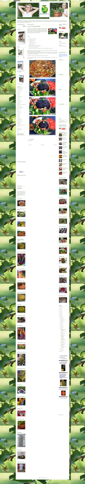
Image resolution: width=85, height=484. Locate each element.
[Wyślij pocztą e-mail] (29, 139)
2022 (60, 306)
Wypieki (18, 123)
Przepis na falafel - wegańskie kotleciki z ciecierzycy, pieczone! (65, 168)
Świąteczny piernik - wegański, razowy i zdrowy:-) (65, 173)
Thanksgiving (19, 119)
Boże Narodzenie (19, 88)
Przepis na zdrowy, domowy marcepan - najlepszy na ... (62, 336)
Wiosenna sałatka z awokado (62, 333)
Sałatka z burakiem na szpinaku (62, 342)
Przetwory (18, 111)
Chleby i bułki (19, 89)
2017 (60, 312)
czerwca (62, 324)
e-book (18, 93)
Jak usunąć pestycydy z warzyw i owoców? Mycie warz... (63, 330)
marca (61, 328)
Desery (18, 92)
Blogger (46, 477)
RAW (18, 114)
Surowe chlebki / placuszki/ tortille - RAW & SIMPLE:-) (65, 156)
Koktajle (18, 100)
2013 (60, 351)
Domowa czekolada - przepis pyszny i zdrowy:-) (65, 147)
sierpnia (62, 322)
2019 (60, 310)
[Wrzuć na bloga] (30, 139)
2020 (60, 309)
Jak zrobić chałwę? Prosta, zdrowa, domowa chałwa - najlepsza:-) (65, 134)
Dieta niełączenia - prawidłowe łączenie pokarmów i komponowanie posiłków (65, 143)
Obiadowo (30, 140)
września (62, 321)
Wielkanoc (18, 122)
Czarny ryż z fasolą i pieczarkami (63, 344)
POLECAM (18, 108)
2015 (60, 315)
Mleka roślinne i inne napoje (20, 104)
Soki (17, 116)
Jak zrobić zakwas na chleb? (65, 160)
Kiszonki (18, 99)
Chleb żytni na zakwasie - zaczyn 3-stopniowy (63, 346)
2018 (60, 311)
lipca (61, 323)
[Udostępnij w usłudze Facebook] (32, 139)
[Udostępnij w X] (31, 139)
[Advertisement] (32, 150)
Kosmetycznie (19, 101)
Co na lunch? (19, 90)
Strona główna (42, 144)
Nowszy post (29, 144)
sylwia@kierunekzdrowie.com (62, 43)
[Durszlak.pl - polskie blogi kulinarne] (61, 414)
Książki (18, 103)
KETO (18, 97)
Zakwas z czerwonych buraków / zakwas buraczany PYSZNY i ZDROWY (65, 152)
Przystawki (18, 112)
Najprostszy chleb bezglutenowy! (65, 164)
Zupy (18, 126)
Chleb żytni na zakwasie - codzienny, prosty (65, 138)
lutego (61, 348)
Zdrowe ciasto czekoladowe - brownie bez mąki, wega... (63, 339)
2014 (60, 316)
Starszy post (55, 144)
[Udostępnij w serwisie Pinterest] (33, 139)
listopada (62, 318)
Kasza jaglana (19, 96)
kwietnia (62, 327)
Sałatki (18, 115)
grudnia (62, 317)
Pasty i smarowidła (19, 107)
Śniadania (18, 118)
